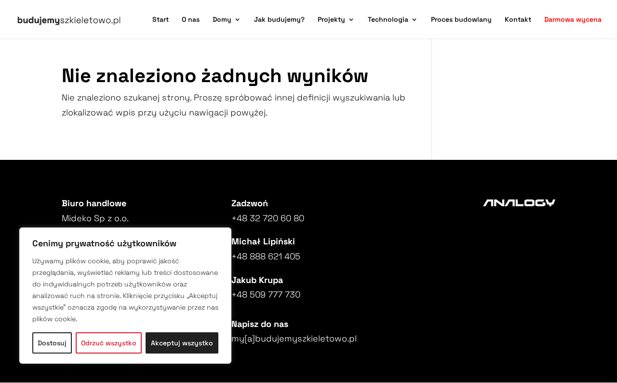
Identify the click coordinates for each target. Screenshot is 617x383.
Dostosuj (52, 343)
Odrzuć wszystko (108, 343)
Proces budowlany (461, 20)
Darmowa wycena (573, 20)
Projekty (331, 20)
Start (160, 20)
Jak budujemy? (279, 20)
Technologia (388, 20)
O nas (191, 20)
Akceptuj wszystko (182, 343)
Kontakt (518, 20)
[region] (125, 295)
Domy (222, 20)
